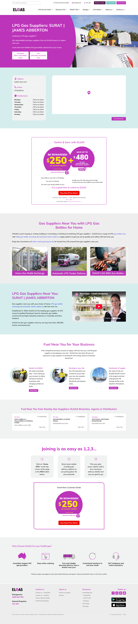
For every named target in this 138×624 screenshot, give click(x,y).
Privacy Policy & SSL (31, 614)
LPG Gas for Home (44, 9)
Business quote (99, 3)
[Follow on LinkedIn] (116, 593)
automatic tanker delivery (49, 237)
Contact (120, 9)
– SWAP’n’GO (86, 598)
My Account (121, 3)
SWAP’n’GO (74, 9)
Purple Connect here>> (75, 201)
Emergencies (77, 3)
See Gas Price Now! (69, 193)
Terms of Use (20, 614)
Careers (61, 595)
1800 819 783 (17, 597)
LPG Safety (97, 9)
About (109, 9)
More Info (42, 427)
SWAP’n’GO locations (42, 601)
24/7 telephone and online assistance (116, 564)
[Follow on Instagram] (120, 593)
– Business (85, 601)
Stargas (85, 9)
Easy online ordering (45, 563)
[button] (89, 93)
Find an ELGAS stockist (62, 3)
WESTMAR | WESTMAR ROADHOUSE (100, 420)
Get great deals (20, 55)
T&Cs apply (69, 199)
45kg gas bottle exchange (26, 237)
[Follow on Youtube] (124, 593)
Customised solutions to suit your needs (92, 564)
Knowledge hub (87, 592)
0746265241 (19, 90)
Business (60, 9)
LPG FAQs (85, 606)
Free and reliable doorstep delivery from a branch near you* (69, 565)
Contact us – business (42, 595)
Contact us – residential (43, 592)
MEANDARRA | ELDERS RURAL (61, 420)
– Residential (86, 595)
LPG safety (85, 603)
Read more (33, 390)
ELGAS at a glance (65, 592)
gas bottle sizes (120, 234)
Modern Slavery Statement (55, 614)
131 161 (88, 3)
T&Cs (13, 614)
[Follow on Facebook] (113, 593)
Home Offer (111, 3)
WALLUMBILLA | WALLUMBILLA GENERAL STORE (23, 421)
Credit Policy (42, 614)
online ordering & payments (43, 241)
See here (38, 55)
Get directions (119, 119)
